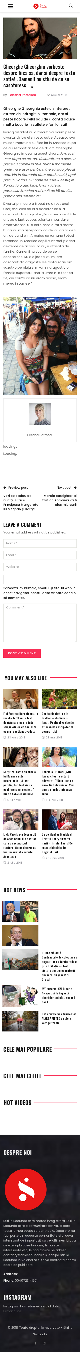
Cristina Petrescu (22, 95)
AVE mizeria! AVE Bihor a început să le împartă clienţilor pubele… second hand (58, 995)
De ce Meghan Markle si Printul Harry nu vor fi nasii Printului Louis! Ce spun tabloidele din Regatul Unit (57, 843)
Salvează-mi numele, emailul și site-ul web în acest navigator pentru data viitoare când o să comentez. (39, 593)
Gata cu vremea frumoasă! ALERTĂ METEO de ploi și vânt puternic (59, 1018)
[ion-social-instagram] (44, 1343)
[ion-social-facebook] (35, 1343)
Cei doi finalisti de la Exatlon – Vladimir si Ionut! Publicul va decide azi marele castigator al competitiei (58, 722)
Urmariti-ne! (12, 1311)
